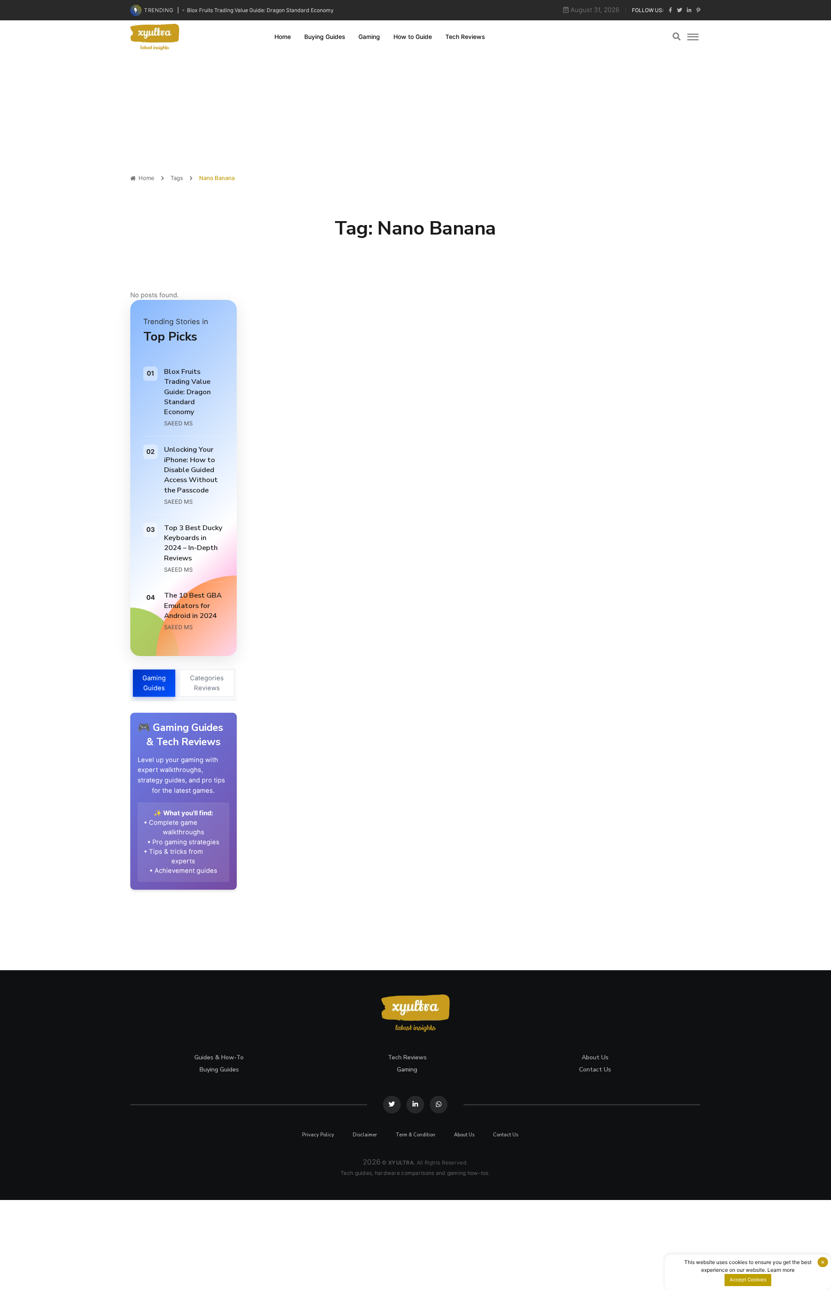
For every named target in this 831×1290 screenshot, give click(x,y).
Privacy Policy (319, 1135)
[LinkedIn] (416, 1104)
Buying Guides (324, 36)
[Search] (677, 37)
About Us (595, 1057)
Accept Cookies (748, 1280)
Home (282, 36)
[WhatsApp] (439, 1104)
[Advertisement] (415, 114)
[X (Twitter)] (392, 1104)
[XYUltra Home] (155, 36)
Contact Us (596, 1069)
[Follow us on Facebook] (670, 10)
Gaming (369, 36)
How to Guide (412, 36)
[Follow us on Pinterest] (698, 10)
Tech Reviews (465, 36)
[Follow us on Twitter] (679, 10)
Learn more (781, 1270)
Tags (177, 177)
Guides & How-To (219, 1057)
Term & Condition (415, 1135)
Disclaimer (365, 1135)
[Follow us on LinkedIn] (689, 10)
